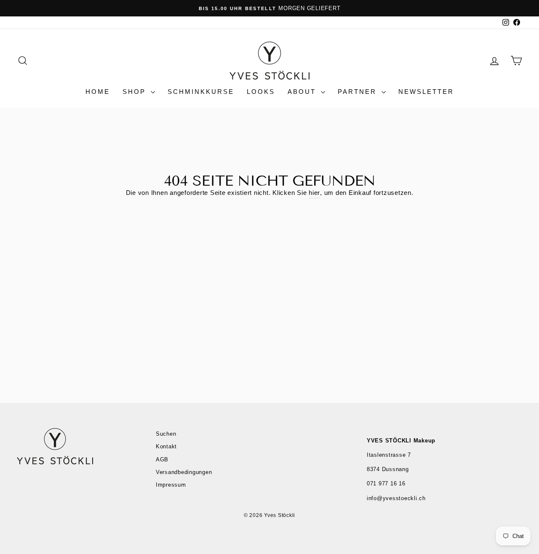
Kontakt (166, 446)
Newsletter (426, 91)
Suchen (166, 434)
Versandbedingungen (184, 472)
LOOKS (261, 91)
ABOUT (303, 91)
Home (97, 91)
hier (314, 192)
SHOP (136, 91)
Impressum (171, 485)
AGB (162, 459)
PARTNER (358, 91)
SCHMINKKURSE (201, 91)
